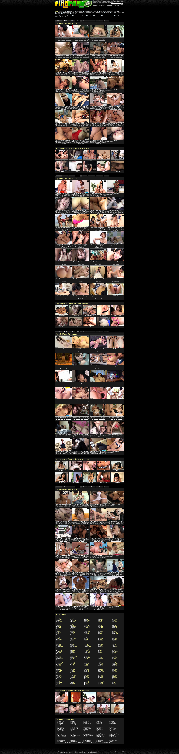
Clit (97, 213)
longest (110, 5)
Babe (82, 40)
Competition (73, 627)
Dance (72, 644)
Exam (72, 664)
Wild (93, 195)
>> (107, 20)
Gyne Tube (85, 726)
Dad (72, 643)
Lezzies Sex (86, 739)
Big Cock (85, 91)
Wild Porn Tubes (112, 723)
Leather (86, 675)
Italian (86, 658)
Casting (58, 679)
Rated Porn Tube (74, 727)
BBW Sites (85, 733)
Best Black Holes (87, 728)
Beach (63, 229)
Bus (58, 674)
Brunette (67, 57)
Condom (72, 630)
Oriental (100, 643)
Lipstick (86, 681)
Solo (114, 624)
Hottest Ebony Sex (61, 731)
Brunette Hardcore (65, 13)
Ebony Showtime (87, 730)
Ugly (113, 660)
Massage (61, 368)
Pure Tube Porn (60, 727)
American (59, 624)
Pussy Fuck (73, 13)
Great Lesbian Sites (61, 736)
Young (114, 684)
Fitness (72, 683)
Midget (100, 620)
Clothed (72, 621)
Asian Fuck (102, 11)
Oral (100, 639)
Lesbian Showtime (61, 737)
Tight (114, 652)
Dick (72, 649)
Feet (72, 674)
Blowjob (85, 40)
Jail (85, 659)
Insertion (86, 656)
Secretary (100, 681)
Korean (86, 669)
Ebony (99, 591)
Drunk (72, 658)
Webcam (114, 674)
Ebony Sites (99, 730)
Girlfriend (87, 631)
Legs (86, 676)
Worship (114, 681)
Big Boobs (65, 195)
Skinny (114, 619)
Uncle (114, 662)
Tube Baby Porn (60, 728)
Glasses (86, 633)
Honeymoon (87, 647)
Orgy (100, 641)
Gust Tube (72, 726)
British (58, 669)
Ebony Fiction (112, 729)
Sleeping (114, 621)
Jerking (86, 663)
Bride (100, 281)
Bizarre (58, 655)
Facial (105, 142)
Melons (100, 619)
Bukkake (59, 672)
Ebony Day (85, 729)
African (58, 620)
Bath (117, 230)
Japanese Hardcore (88, 11)
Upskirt (114, 666)
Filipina (72, 677)
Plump (100, 656)
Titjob (114, 653)
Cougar (72, 631)
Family (72, 670)
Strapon (114, 634)
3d (57, 616)
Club (72, 622)
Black (88, 91)
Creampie (60, 40)
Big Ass (58, 645)
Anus (58, 627)
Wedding (114, 675)
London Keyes (68, 15)
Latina (86, 674)
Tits (101, 74)
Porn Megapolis (99, 740)
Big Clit (58, 647)
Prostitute (100, 665)
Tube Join (72, 721)
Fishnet (72, 681)
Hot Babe (58, 13)
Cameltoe (59, 676)
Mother (100, 627)
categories (117, 5)
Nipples (100, 631)
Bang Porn (98, 721)
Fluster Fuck (60, 722)
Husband (86, 652)
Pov (100, 659)
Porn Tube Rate (112, 726)
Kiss (86, 666)
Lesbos (59, 739)
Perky (100, 651)
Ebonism (72, 729)
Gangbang (100, 230)
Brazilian (59, 666)
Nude (100, 632)
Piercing (100, 653)
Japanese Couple (90, 12)
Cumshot (102, 142)
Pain (100, 645)
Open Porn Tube (106, 742)
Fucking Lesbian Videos (114, 734)
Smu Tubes (111, 727)
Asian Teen (113, 12)
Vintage (114, 669)
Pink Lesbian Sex (87, 740)
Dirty (105, 229)
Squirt (121, 523)
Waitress (114, 672)
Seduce (100, 682)
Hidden (86, 645)
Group (67, 263)
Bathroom (59, 639)
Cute (87, 40)
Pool (100, 657)
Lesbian (120, 57)
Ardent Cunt (86, 721)
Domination (73, 656)
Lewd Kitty (72, 739)
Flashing (72, 684)
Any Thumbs (112, 724)
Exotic (72, 665)
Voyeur (114, 671)
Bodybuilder (59, 662)
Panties (80, 402)
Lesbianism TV (112, 736)
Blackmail (59, 657)
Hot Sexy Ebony (112, 730)
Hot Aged (72, 736)
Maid (86, 683)
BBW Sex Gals (60, 733)
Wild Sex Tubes (60, 724)
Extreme (79, 368)
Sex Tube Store (99, 727)
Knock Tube (99, 726)
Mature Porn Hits (112, 739)
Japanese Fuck (82, 12)
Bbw (84, 350)
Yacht (113, 682)
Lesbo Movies (99, 737)
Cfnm (58, 683)
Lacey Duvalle (82, 15)
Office (100, 109)
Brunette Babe (116, 11)
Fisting (72, 682)
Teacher (114, 646)
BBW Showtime (73, 733)
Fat (72, 672)
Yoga (114, 683)
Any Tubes (59, 726)
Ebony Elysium (99, 729)
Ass (65, 108)
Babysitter (59, 635)
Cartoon (58, 677)
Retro (100, 672)
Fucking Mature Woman (88, 735)
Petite (68, 108)
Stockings (62, 108)
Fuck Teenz (111, 735)
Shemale (101, 685)
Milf (100, 196)
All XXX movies (60, 721)
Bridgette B (58, 16)
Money (100, 625)
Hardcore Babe (71, 11)
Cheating (59, 684)
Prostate (100, 664)
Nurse (100, 633)
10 (104, 20)
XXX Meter (98, 741)
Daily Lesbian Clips (113, 733)
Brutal (58, 671)
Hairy (70, 57)
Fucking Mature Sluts (61, 735)
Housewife (87, 649)
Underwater (115, 663)
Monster (100, 626)
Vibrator (114, 668)
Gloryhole (87, 634)
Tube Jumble (73, 723)
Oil (99, 637)
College (72, 626)
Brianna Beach (97, 15)
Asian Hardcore (79, 11)
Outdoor (100, 644)
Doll (60, 195)
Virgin (114, 670)
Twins (113, 659)
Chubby (72, 616)
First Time (73, 679)
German (86, 628)
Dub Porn (111, 721)
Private (100, 663)
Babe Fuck (96, 11)
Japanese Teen (121, 12)
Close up (70, 212)
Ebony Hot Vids (60, 730)
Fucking (87, 622)
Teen (70, 91)
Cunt (117, 592)
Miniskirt (100, 622)
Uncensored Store (87, 723)
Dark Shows (60, 729)
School (100, 678)
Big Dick (59, 650)
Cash (58, 678)
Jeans (86, 662)
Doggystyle (115, 109)
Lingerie (67, 40)
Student (114, 638)
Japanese (63, 40)
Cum (72, 637)
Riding (115, 263)
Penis (100, 650)
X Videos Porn (80, 742)
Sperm (114, 628)
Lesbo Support (112, 737)
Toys (114, 656)
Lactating (86, 670)
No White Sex (99, 731)
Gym (86, 639)
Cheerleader (59, 685)
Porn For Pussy (67, 742)
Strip (62, 195)
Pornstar (65, 126)
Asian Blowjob (59, 12)
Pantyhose (101, 647)
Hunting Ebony (73, 731)
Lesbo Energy (86, 737)
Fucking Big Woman (87, 734)
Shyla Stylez (90, 15)
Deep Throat (73, 646)
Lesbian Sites (73, 737)
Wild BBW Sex (73, 741)
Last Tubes (72, 722)
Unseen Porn (99, 723)
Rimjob (83, 264)
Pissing (100, 655)
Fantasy (72, 671)
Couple (103, 40)
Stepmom (114, 632)
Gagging (86, 625)
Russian (100, 677)
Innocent (86, 655)
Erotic (72, 662)
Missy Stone (117, 15)
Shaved (100, 683)
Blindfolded (59, 658)
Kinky (86, 665)
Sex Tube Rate (86, 727)
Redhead (58, 108)
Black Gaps (98, 728)
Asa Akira (62, 15)
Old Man (100, 638)
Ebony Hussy (73, 730)
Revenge (100, 674)
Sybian (114, 644)
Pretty (100, 662)
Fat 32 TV (59, 734)
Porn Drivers (112, 722)
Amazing (64, 264)
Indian (86, 653)
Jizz (86, 664)
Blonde (101, 263)
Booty (58, 665)
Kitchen (86, 668)
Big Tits (59, 651)
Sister (114, 618)
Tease (114, 647)
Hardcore (100, 40)
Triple (113, 658)
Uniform (114, 664)
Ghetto (86, 630)
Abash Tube (86, 724)
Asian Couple (74, 12)
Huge (86, 650)
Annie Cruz (104, 15)
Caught (58, 681)
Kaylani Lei (75, 15)
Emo (72, 660)
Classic (72, 618)
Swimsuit (114, 641)
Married (86, 684)
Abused (58, 618)
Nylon (100, 634)
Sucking (114, 639)
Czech (72, 641)
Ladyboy (86, 671)
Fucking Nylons (99, 735)
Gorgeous (87, 635)
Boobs (58, 664)
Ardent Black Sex (74, 728)
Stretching (114, 635)
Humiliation (87, 651)
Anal (59, 74)
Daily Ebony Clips (113, 728)
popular (95, 5)
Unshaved (114, 665)
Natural (66, 298)
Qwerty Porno (60, 723)
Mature (105, 523)
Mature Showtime (61, 740)
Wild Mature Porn (87, 741)
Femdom (73, 675)
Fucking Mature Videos (75, 735)
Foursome (87, 620)
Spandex (114, 626)
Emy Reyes (65, 16)
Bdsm (58, 641)
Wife (114, 678)
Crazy (82, 609)
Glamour (86, 632)
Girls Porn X (112, 741)
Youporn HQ (73, 724)
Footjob (86, 618)
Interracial (81, 91)
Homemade (87, 646)
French (86, 621)
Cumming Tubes (99, 733)
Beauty (67, 558)
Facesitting (73, 668)
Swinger (114, 643)
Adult (97, 724)
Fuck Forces (99, 722)
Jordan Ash (111, 15)
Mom (100, 624)
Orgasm (100, 640)
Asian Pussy (109, 11)
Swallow (114, 640)
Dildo (72, 650)
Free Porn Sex (93, 742)
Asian (80, 40)
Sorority (114, 625)
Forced (86, 619)
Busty (70, 74)
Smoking (114, 622)
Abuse (96, 752)
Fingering (86, 74)
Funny (86, 624)
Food (104, 453)
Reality (97, 281)
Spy (113, 630)
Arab (58, 628)
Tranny (114, 657)
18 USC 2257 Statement (91, 752)
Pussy (118, 368)
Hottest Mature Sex (100, 736)
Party (100, 649)
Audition (58, 632)
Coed (105, 108)
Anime (58, 626)
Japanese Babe (63, 11)
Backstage (59, 637)
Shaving (100, 684)
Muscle (100, 628)
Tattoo (114, 645)
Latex (86, 672)
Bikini (98, 351)
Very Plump (60, 741)
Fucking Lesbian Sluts (100, 734)
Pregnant (100, 660)
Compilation (73, 628)
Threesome (115, 651)
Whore (114, 677)
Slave (114, 620)
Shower (114, 616)
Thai (113, 650)
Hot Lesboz (85, 736)
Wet (117, 263)
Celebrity (59, 682)
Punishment (101, 668)
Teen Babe (107, 12)
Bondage (59, 663)
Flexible (72, 685)
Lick (70, 40)
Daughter (73, 645)
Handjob (87, 57)
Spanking (114, 627)
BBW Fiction (112, 731)
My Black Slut (86, 731)
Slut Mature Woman (113, 740)
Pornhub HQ (86, 722)
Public (68, 591)
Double (96, 230)
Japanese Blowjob (99, 12)
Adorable (65, 368)
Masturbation (117, 126)
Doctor (96, 368)
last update (102, 5)
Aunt (58, 633)
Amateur (76, 40)
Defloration (73, 647)
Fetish (98, 247)
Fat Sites (72, 734)
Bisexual (59, 653)
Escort (72, 663)
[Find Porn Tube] (70, 8)
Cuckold (73, 635)
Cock (72, 624)
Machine (86, 682)
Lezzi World (99, 739)
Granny (86, 637)
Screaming (101, 679)
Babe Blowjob (67, 12)
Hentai (86, 644)
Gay (86, 627)
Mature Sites (73, 740)
